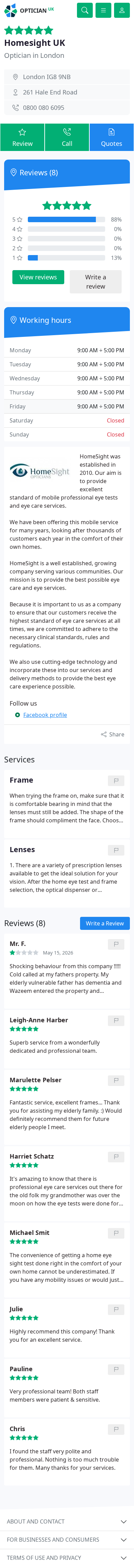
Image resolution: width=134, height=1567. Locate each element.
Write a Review (105, 923)
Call (67, 143)
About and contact (36, 1521)
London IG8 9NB (47, 77)
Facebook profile (45, 715)
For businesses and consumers (53, 1539)
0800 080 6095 (43, 107)
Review (22, 143)
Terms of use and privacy (44, 1558)
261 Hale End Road (50, 92)
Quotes (111, 143)
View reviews (38, 277)
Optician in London (34, 55)
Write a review (95, 281)
